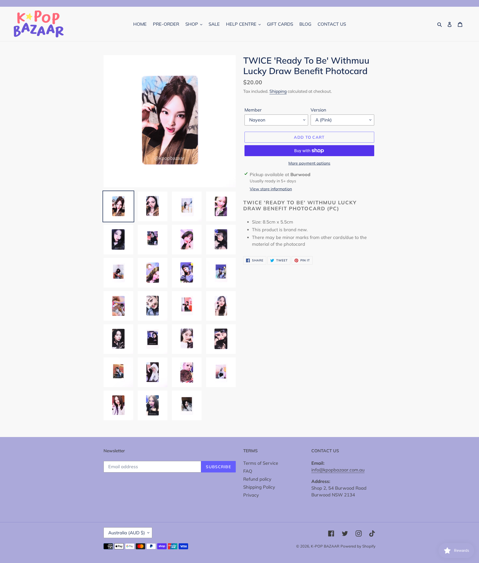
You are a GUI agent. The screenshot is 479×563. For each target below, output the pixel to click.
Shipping (278, 91)
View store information (271, 188)
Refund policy (257, 479)
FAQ (247, 471)
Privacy (251, 495)
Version (318, 110)
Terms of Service (260, 463)
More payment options (309, 163)
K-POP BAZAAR (325, 546)
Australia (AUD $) (126, 533)
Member (253, 110)
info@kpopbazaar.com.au (337, 470)
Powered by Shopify (358, 546)
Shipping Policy (259, 487)
